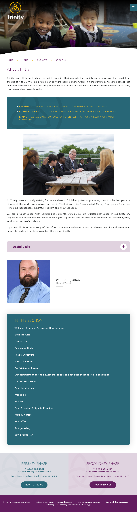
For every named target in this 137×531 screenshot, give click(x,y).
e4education (65, 502)
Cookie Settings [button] (82, 504)
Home (10, 60)
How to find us (34, 485)
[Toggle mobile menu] (133, 7)
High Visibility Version (89, 502)
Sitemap (50, 504)
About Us (61, 60)
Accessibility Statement (117, 502)
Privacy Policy (67, 504)
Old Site (42, 60)
